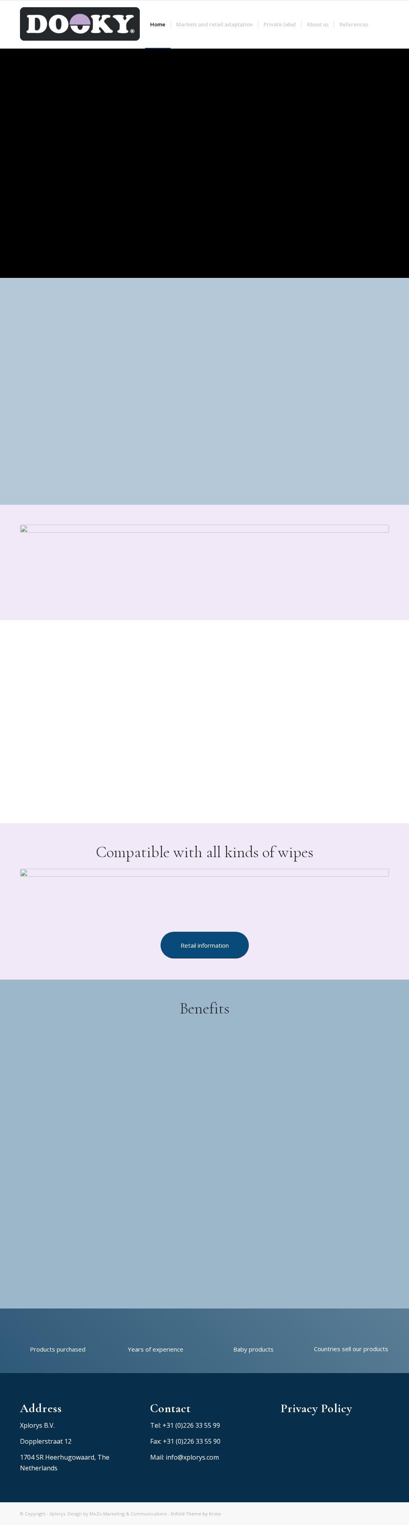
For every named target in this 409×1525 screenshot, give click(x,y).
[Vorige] (364, 697)
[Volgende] (381, 697)
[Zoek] (381, 24)
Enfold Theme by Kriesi (196, 1514)
